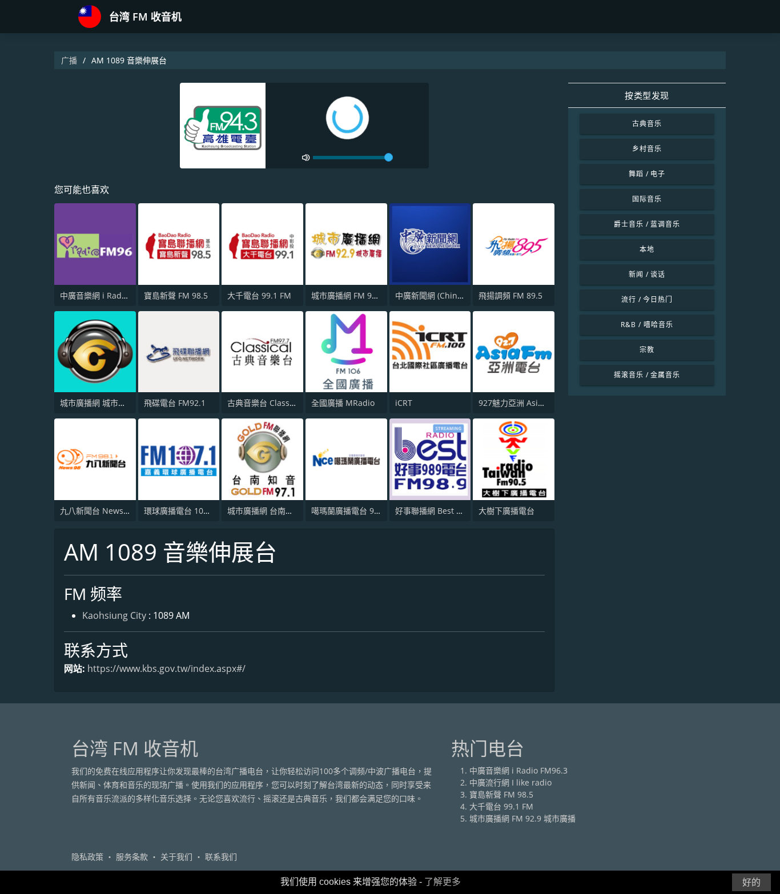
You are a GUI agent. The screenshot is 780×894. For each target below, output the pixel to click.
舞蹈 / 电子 (647, 174)
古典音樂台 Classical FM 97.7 (281, 402)
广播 (69, 60)
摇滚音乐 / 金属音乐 (647, 375)
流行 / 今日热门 (647, 299)
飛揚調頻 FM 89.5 (510, 295)
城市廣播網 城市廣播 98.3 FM (113, 402)
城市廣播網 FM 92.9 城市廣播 (364, 295)
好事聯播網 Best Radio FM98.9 (451, 510)
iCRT (403, 402)
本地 (647, 249)
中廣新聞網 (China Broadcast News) (461, 295)
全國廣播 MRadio (343, 402)
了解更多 (442, 882)
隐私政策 (87, 856)
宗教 (647, 350)
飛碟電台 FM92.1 (175, 402)
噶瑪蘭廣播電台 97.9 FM (355, 510)
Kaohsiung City (114, 615)
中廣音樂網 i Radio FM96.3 (109, 295)
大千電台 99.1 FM (259, 295)
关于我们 (176, 856)
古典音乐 (647, 123)
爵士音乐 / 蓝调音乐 (647, 224)
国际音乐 (647, 199)
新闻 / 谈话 (647, 274)
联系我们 (221, 856)
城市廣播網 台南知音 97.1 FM (280, 510)
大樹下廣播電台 (506, 510)
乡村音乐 (647, 149)
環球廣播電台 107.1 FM (186, 510)
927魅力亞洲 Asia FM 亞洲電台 (534, 402)
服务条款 (132, 856)
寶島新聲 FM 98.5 (176, 295)
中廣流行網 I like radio (510, 782)
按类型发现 (647, 95)
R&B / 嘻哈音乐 (647, 324)
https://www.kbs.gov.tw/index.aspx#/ (166, 668)
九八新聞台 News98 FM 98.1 (112, 510)
